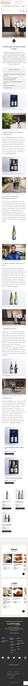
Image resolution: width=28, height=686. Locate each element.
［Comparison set (7, 87)
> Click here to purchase (10, 153)
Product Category (15, 6)
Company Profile (11, 677)
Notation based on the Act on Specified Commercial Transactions (13, 674)
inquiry (19, 648)
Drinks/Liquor (13, 650)
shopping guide (20, 640)
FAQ (18, 646)
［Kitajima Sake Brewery (9, 85)
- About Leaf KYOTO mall (14, 632)
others (12, 652)
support (23, 6)
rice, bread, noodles (12, 645)
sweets (12, 647)
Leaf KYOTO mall (3, 10)
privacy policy (17, 671)
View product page (9, 453)
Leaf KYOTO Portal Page (13, 664)
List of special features (6, 6)
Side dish (12, 641)
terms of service (10, 671)
